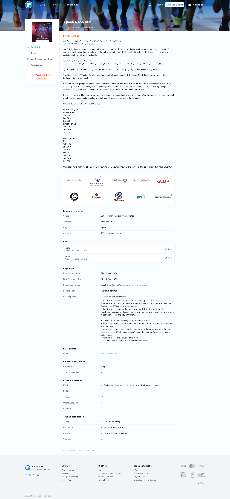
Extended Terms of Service (145, 480)
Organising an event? (142, 477)
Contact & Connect (69, 470)
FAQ (99, 470)
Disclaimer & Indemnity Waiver (109, 473)
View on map (79, 211)
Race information (108, 353)
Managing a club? (141, 473)
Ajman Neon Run (77, 22)
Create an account (175, 5)
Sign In (160, 5)
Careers (64, 473)
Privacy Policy (67, 480)
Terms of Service (105, 480)
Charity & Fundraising (69, 477)
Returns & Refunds (105, 477)
